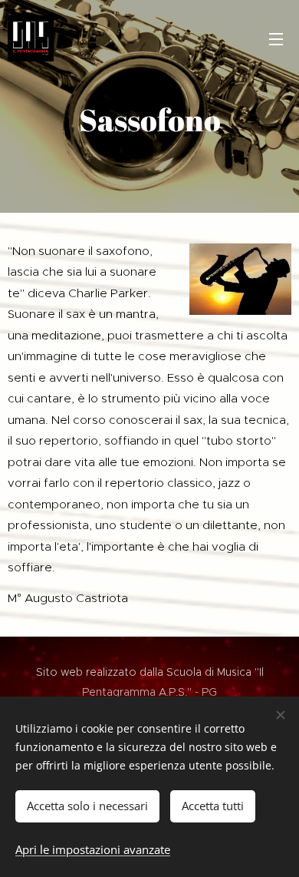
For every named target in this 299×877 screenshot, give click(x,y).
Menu (276, 38)
